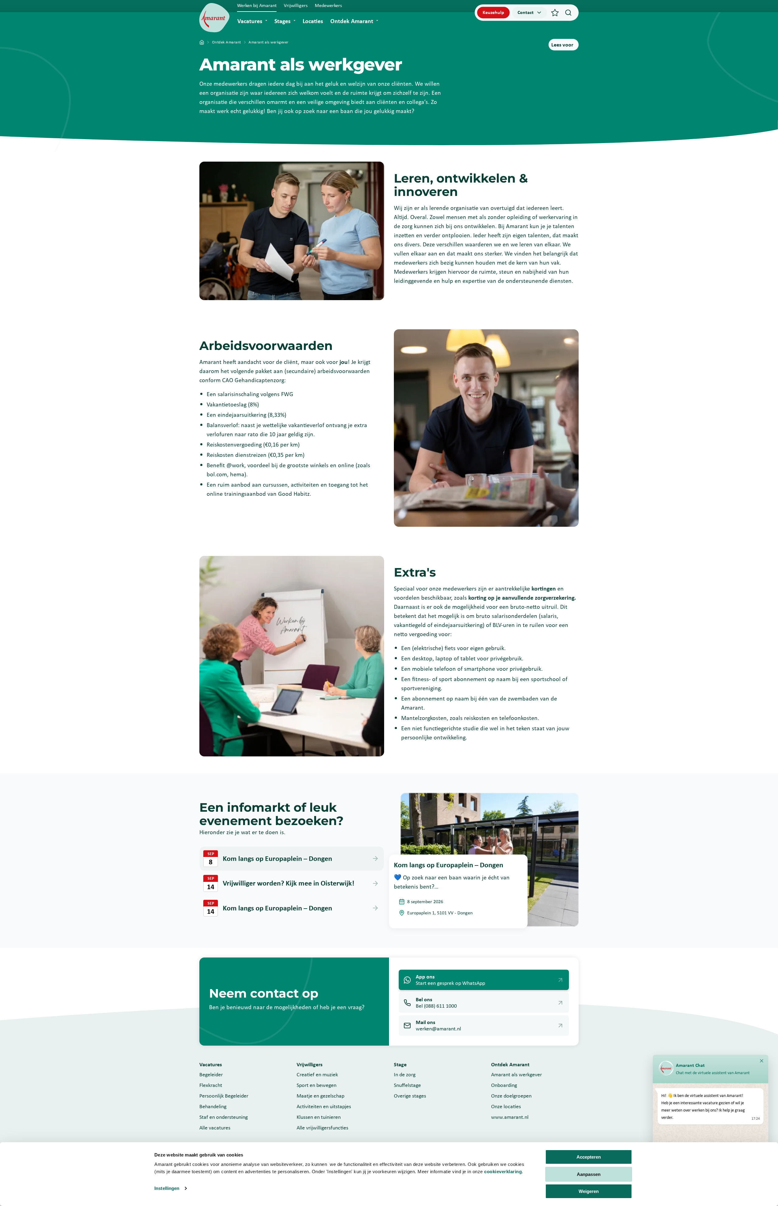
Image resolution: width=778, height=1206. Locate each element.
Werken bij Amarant (257, 5)
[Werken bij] (214, 18)
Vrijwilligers (296, 5)
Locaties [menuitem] (313, 21)
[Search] (568, 12)
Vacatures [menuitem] (249, 21)
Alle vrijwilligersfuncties (322, 1127)
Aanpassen (589, 1174)
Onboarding (504, 1085)
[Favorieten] (554, 12)
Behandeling (212, 1106)
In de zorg (404, 1074)
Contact (526, 12)
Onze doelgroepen (511, 1095)
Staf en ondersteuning (223, 1117)
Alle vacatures (214, 1127)
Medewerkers (328, 5)
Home (201, 42)
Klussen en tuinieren (319, 1117)
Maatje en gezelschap (320, 1095)
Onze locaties (506, 1106)
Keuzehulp (493, 12)
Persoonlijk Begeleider (223, 1095)
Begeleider (211, 1074)
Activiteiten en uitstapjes (324, 1106)
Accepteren (589, 1157)
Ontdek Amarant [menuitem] (351, 21)
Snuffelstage (407, 1085)
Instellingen (166, 1188)
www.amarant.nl (509, 1117)
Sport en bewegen (316, 1085)
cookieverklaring (503, 1171)
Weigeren (589, 1191)
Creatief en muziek (317, 1074)
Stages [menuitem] (282, 21)
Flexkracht (210, 1085)
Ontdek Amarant (226, 42)
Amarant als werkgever (516, 1074)
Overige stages (410, 1095)
